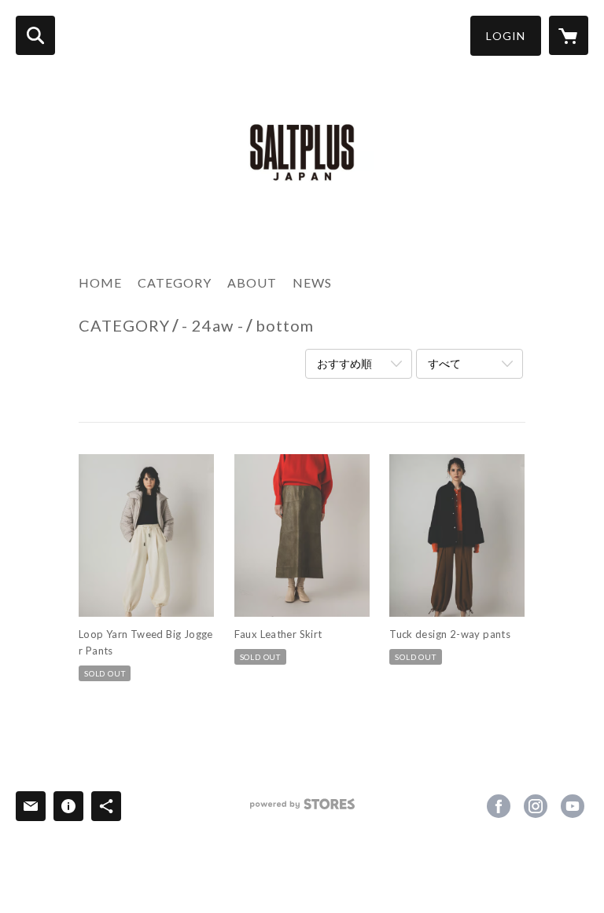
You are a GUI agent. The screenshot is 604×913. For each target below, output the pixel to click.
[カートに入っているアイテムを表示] (568, 35)
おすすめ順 (344, 363)
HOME (100, 282)
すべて (444, 363)
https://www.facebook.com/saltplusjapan (498, 806)
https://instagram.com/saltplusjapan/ (535, 806)
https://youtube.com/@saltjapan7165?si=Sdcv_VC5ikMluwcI (572, 806)
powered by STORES (302, 809)
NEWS (312, 282)
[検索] (35, 35)
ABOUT (252, 282)
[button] (505, 36)
